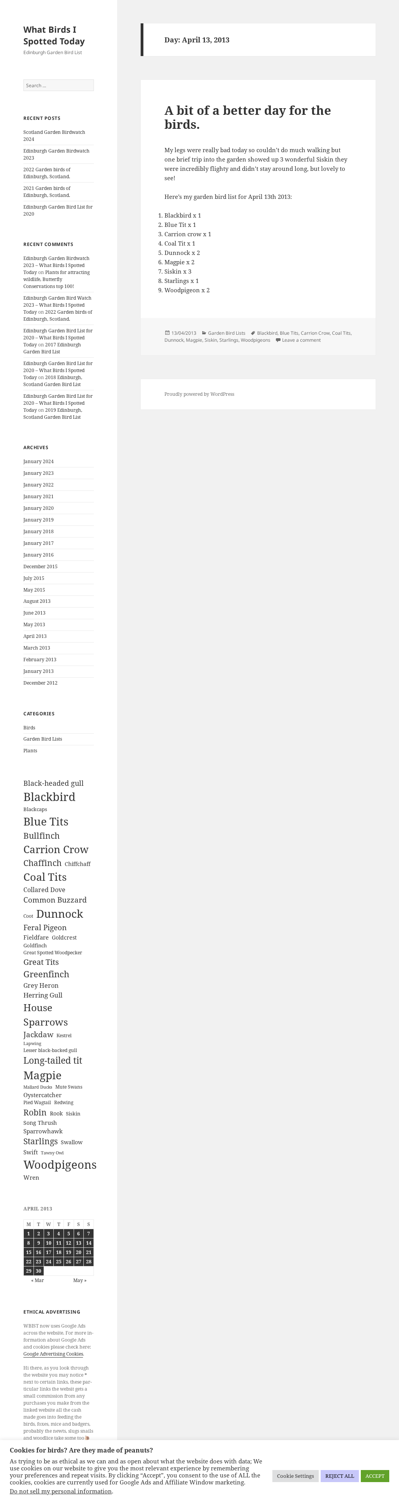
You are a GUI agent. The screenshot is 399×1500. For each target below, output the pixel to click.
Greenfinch (46, 974)
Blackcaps (35, 809)
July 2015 (33, 578)
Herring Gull (42, 995)
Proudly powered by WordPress (199, 394)
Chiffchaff (77, 864)
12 (68, 1243)
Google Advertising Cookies (53, 1354)
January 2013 (38, 671)
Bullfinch (41, 835)
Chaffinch (42, 862)
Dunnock (59, 913)
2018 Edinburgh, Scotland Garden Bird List (52, 381)
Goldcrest (64, 937)
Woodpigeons (60, 1164)
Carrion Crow (55, 849)
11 (59, 1243)
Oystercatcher (42, 1095)
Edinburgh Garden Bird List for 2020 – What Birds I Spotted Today (58, 337)
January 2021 (38, 496)
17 (48, 1252)
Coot (28, 916)
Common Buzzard (55, 900)
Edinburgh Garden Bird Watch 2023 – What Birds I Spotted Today (57, 305)
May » (80, 1280)
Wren (31, 1177)
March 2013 (36, 648)
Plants (30, 750)
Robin (35, 1112)
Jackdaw (38, 1034)
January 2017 (38, 543)
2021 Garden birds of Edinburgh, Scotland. (46, 191)
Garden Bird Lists (42, 739)
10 (48, 1243)
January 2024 (38, 461)
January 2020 (38, 508)
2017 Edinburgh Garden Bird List (52, 348)
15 (29, 1252)
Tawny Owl (52, 1153)
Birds (29, 727)
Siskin (73, 1113)
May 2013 (34, 624)
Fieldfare (36, 937)
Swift (30, 1152)
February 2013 (39, 659)
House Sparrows (45, 1014)
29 (29, 1271)
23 (38, 1261)
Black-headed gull (53, 783)
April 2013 (35, 636)
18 (59, 1252)
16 (38, 1252)
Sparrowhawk (43, 1131)
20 (78, 1252)
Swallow (72, 1142)
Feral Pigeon (45, 927)
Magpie (42, 1075)
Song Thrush (40, 1122)
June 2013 (34, 612)
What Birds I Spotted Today (54, 35)
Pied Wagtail (37, 1102)
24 (48, 1261)
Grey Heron (40, 985)
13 (78, 1243)
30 (38, 1271)
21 (89, 1252)
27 (78, 1261)
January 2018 (38, 531)
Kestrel (64, 1035)
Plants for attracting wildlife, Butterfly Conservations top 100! (56, 279)
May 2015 (34, 590)
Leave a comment (301, 340)
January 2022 (38, 484)
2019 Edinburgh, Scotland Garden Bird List (52, 413)
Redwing (63, 1102)
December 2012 (40, 683)
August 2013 (37, 601)
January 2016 (38, 555)
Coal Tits (45, 876)
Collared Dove (44, 889)
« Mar (37, 1280)
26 (68, 1261)
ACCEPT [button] (375, 1475)
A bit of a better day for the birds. (247, 117)
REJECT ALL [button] (339, 1475)
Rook (56, 1113)
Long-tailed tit (52, 1060)
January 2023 (38, 473)
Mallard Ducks (37, 1087)
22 (29, 1261)
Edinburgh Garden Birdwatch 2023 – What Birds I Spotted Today (56, 265)
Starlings (40, 1141)
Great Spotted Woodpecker (52, 953)
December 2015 (40, 566)
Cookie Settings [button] (295, 1475)
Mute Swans (68, 1087)
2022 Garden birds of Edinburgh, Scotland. (46, 173)
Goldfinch (35, 945)
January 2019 (38, 519)
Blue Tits (46, 821)
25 (59, 1261)
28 (89, 1261)
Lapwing (32, 1043)
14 (89, 1243)
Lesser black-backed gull (50, 1050)
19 (68, 1252)
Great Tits (41, 962)
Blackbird (49, 796)
